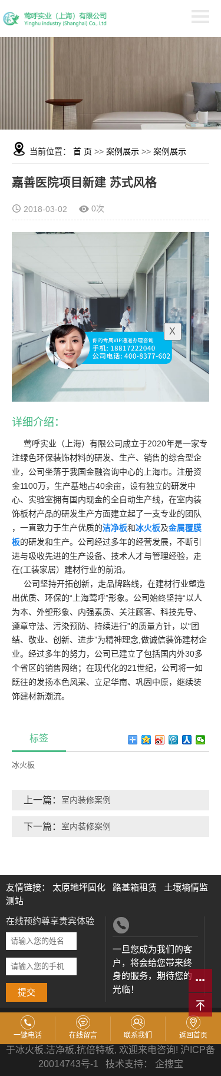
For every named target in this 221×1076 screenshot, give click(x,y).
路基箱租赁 (135, 887)
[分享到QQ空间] (146, 739)
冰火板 (23, 764)
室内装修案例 (86, 799)
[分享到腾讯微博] (174, 739)
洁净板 (60, 1050)
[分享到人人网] (187, 739)
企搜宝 (169, 1064)
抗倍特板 (95, 1050)
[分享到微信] (201, 739)
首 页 (82, 151)
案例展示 (122, 151)
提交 (26, 992)
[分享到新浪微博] (160, 739)
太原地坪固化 (78, 887)
